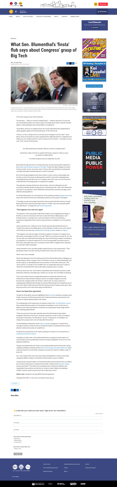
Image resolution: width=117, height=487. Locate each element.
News (11, 16)
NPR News (13, 38)
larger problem (50, 230)
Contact (87, 464)
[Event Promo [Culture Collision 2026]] (94, 48)
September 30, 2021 (53, 159)
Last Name (16, 429)
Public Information (47, 471)
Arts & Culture (28, 16)
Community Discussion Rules (50, 467)
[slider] (18, 11)
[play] (11, 12)
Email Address (18, 415)
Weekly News (18, 440)
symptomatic (39, 230)
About (56, 16)
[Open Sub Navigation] (13, 16)
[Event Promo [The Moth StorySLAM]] (94, 102)
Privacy (66, 467)
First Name (16, 422)
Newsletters (75, 16)
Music (18, 16)
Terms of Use (46, 464)
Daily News (17, 438)
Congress (64, 230)
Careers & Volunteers (90, 467)
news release (65, 364)
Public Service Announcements (72, 464)
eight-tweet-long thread (43, 206)
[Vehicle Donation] (94, 126)
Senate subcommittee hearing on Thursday (32, 167)
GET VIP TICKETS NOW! (94, 86)
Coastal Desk (18, 442)
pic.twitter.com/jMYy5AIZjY (44, 155)
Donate (103, 4)
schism (53, 295)
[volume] (16, 11)
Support (64, 16)
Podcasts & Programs (43, 16)
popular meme (64, 195)
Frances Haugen (45, 323)
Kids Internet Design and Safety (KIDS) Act (53, 348)
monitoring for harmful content (26, 334)
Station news (18, 448)
